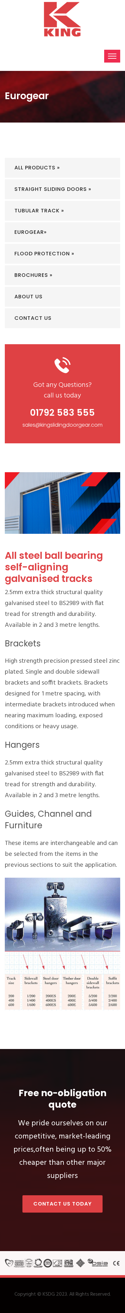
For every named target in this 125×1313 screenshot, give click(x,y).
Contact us (33, 318)
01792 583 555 (62, 412)
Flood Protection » (44, 253)
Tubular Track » (39, 210)
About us (28, 296)
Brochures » (33, 275)
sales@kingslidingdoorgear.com (62, 425)
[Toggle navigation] (112, 56)
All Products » (37, 167)
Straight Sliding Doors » (52, 189)
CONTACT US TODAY (62, 1203)
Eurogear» (30, 232)
